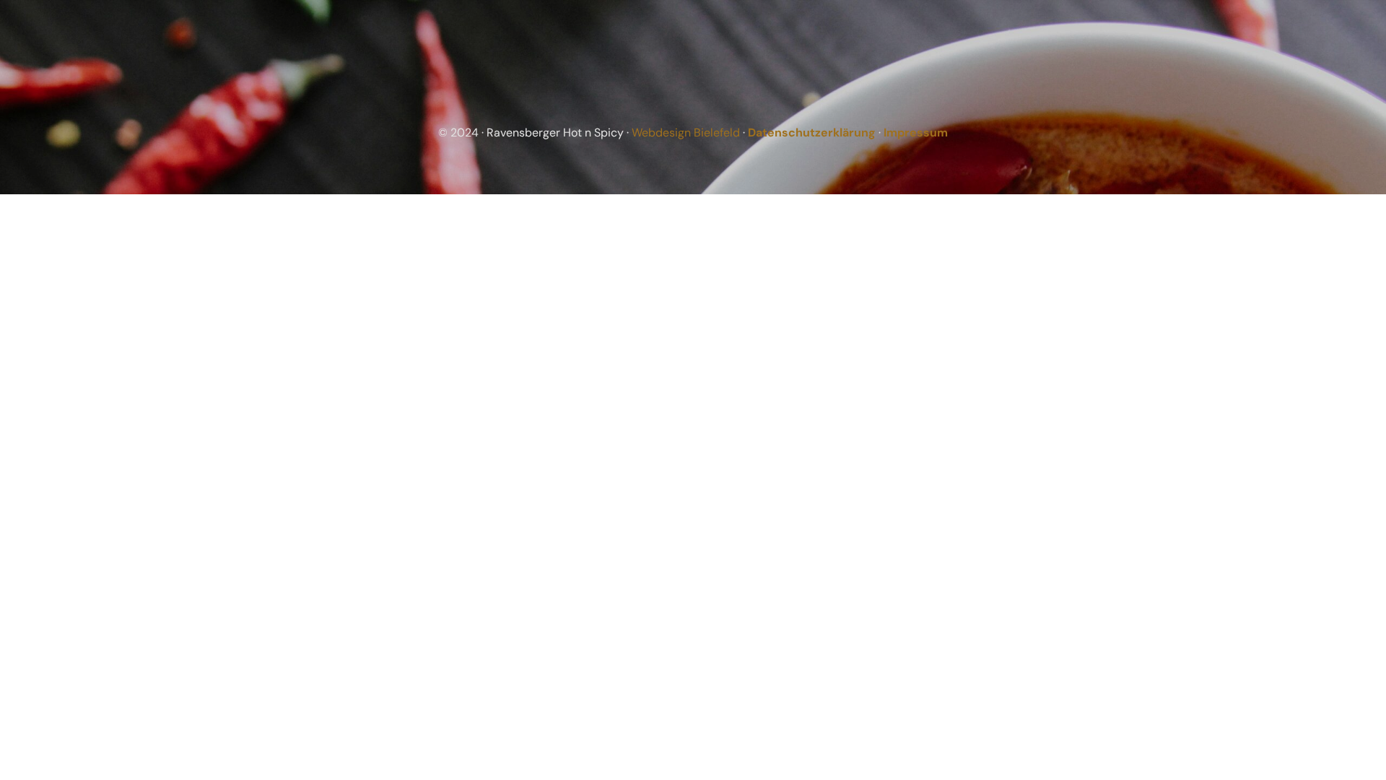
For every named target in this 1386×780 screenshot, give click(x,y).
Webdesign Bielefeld (686, 132)
